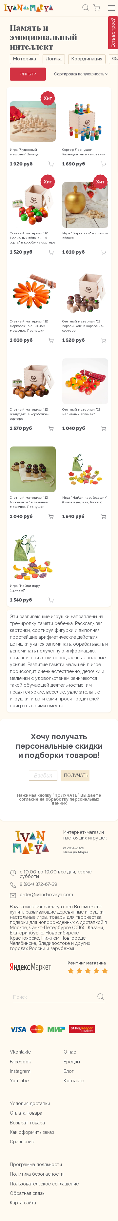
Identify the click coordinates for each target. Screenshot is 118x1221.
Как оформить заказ (32, 1132)
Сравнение (22, 1141)
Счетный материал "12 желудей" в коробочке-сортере (29, 414)
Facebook (20, 1061)
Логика (54, 58)
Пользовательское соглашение (44, 1183)
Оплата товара (26, 1113)
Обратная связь (27, 1193)
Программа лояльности (36, 1164)
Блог (69, 1071)
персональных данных (75, 801)
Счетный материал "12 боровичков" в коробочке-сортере (83, 326)
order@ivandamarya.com (46, 894)
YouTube (19, 1080)
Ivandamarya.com (54, 906)
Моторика (24, 58)
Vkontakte (20, 1052)
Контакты (74, 1080)
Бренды (72, 1061)
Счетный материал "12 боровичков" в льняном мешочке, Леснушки (29, 502)
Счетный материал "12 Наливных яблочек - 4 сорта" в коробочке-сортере (32, 237)
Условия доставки (30, 1103)
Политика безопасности (37, 1174)
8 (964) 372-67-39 (38, 884)
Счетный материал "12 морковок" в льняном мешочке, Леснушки (29, 326)
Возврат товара (27, 1122)
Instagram (20, 1071)
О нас (70, 1052)
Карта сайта (23, 1202)
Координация (86, 58)
